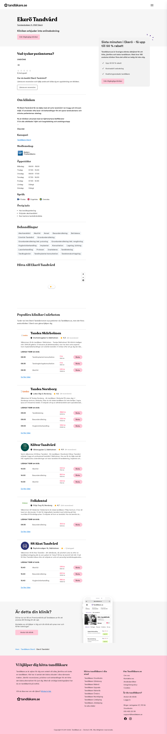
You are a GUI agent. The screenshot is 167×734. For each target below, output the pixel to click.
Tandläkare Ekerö (24, 140)
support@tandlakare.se (133, 714)
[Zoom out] (83, 277)
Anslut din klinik (26, 632)
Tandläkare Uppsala (92, 687)
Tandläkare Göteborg (93, 681)
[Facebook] (125, 718)
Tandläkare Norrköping (93, 697)
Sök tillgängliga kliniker (28, 37)
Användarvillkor (130, 682)
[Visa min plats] (83, 280)
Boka (78, 357)
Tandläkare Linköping (93, 700)
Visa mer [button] (21, 129)
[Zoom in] (83, 274)
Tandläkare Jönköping (93, 703)
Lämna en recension (27, 87)
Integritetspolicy (130, 685)
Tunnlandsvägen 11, (30, 25)
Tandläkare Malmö (91, 684)
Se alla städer (89, 706)
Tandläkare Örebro (92, 694)
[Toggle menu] (152, 5)
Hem (17, 649)
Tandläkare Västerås (92, 690)
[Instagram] (130, 718)
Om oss (127, 675)
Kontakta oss (129, 678)
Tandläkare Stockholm (93, 678)
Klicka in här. (46, 691)
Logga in (127, 700)
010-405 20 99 (130, 711)
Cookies (127, 688)
